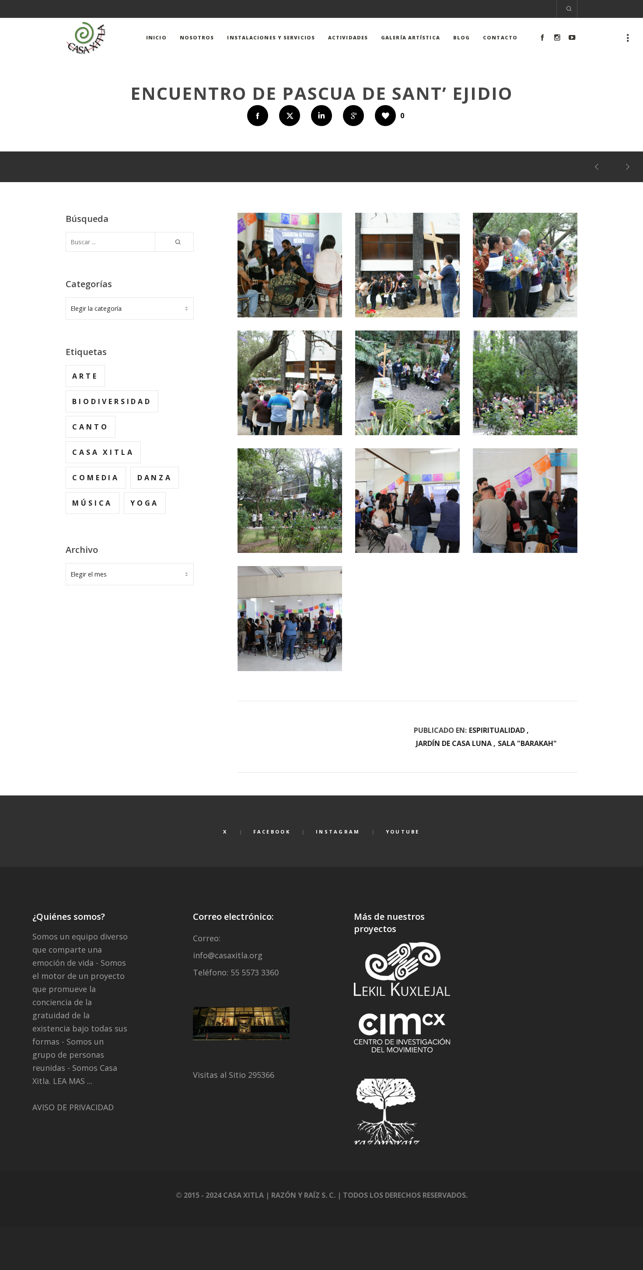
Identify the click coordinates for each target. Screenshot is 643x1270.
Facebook (271, 831)
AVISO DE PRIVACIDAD (73, 1107)
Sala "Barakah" (527, 743)
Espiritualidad (497, 730)
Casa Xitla (103, 452)
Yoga (144, 503)
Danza (154, 477)
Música (92, 503)
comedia (95, 477)
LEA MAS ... (72, 1081)
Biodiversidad (111, 401)
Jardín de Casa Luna (454, 743)
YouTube (403, 831)
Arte (85, 376)
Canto (90, 427)
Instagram (338, 831)
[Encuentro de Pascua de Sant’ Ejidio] (257, 115)
